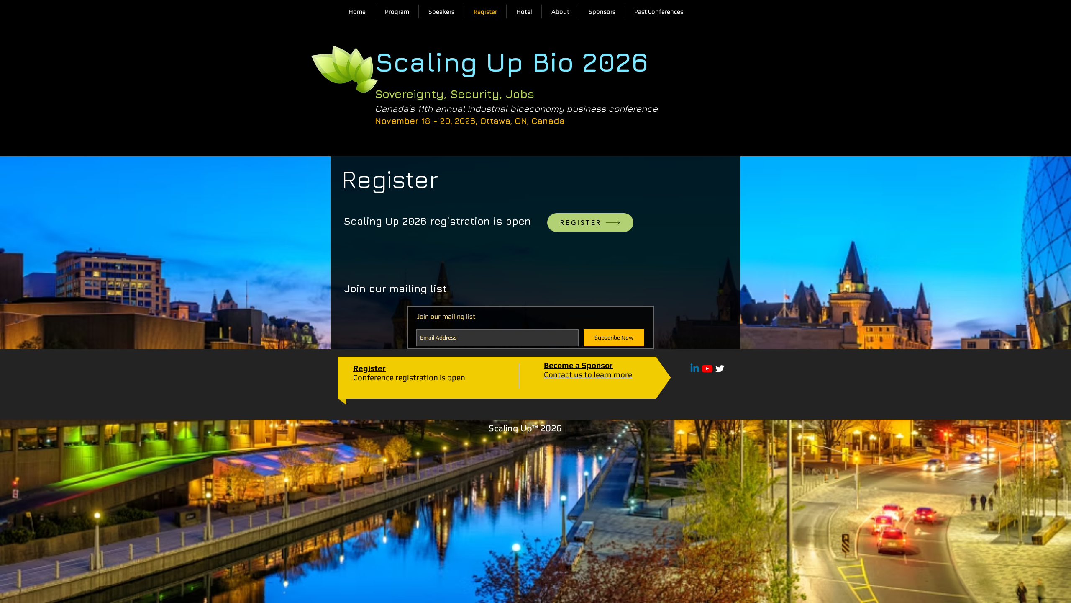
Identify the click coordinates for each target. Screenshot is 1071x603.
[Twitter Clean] (720, 368)
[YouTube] (707, 368)
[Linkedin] (694, 368)
